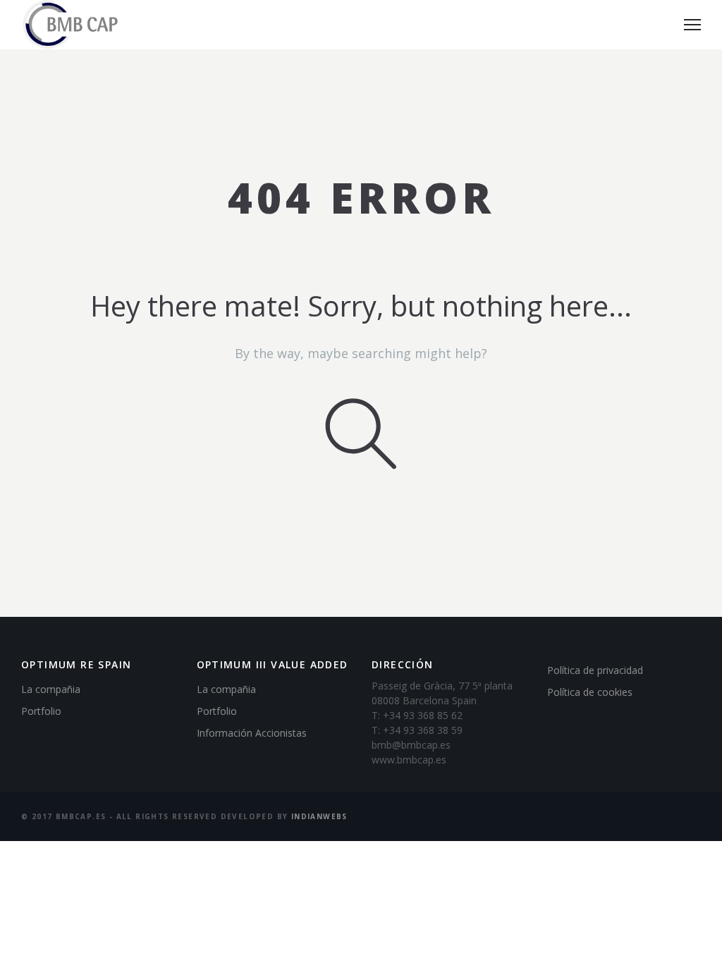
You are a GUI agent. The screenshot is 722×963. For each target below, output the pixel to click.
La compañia (50, 689)
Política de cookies (589, 692)
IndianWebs (319, 816)
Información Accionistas (252, 733)
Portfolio (41, 711)
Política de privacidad (595, 670)
